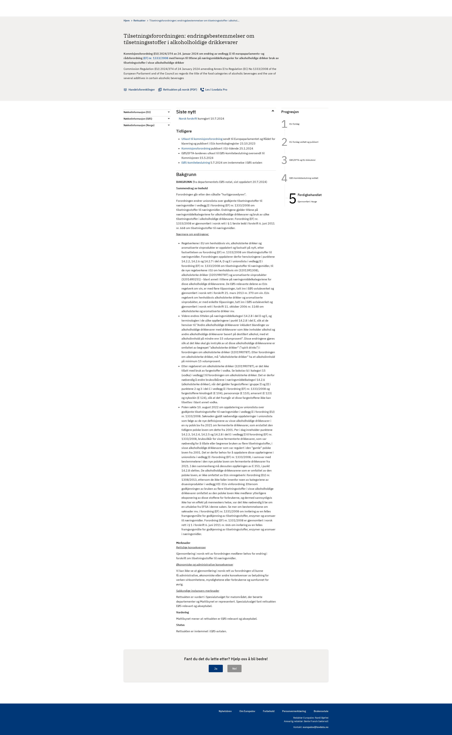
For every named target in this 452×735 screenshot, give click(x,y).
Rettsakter (139, 20)
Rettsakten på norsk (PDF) (180, 89)
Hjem (127, 20)
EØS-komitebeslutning (196, 162)
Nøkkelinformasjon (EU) (137, 112)
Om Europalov (247, 711)
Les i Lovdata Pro (216, 89)
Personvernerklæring (294, 711)
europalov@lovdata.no (315, 727)
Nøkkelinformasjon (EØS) (138, 118)
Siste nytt (186, 112)
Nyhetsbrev (225, 711)
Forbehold (268, 711)
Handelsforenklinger (142, 89)
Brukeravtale (321, 711)
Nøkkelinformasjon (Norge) (139, 125)
